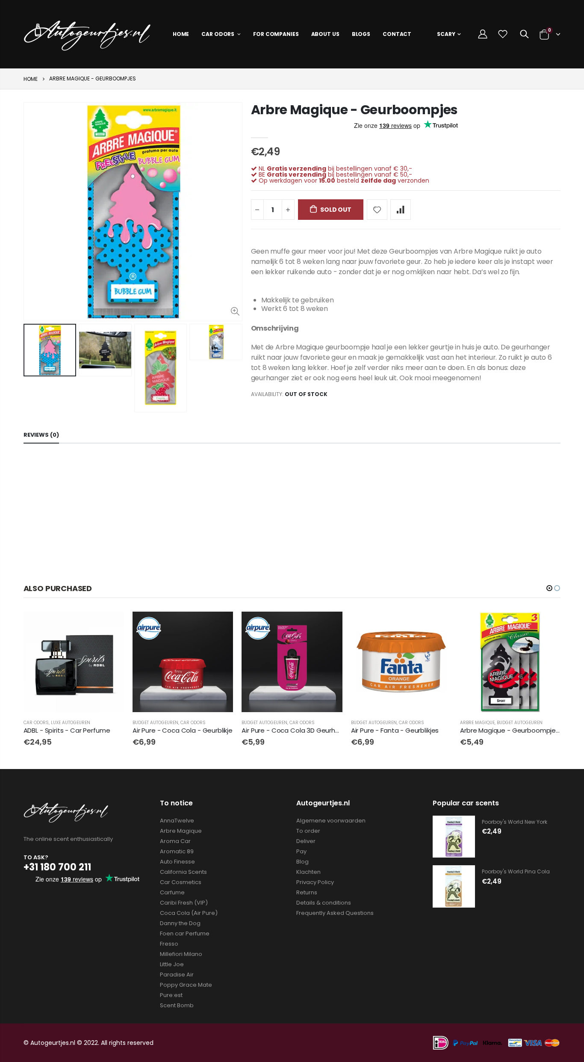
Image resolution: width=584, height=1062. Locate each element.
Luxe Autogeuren (70, 722)
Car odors (36, 722)
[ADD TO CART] (219, 625)
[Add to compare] (400, 209)
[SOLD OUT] (110, 625)
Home (31, 79)
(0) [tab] (41, 435)
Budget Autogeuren (155, 722)
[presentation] (32, 368)
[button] (549, 588)
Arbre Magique (477, 722)
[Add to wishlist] (377, 209)
